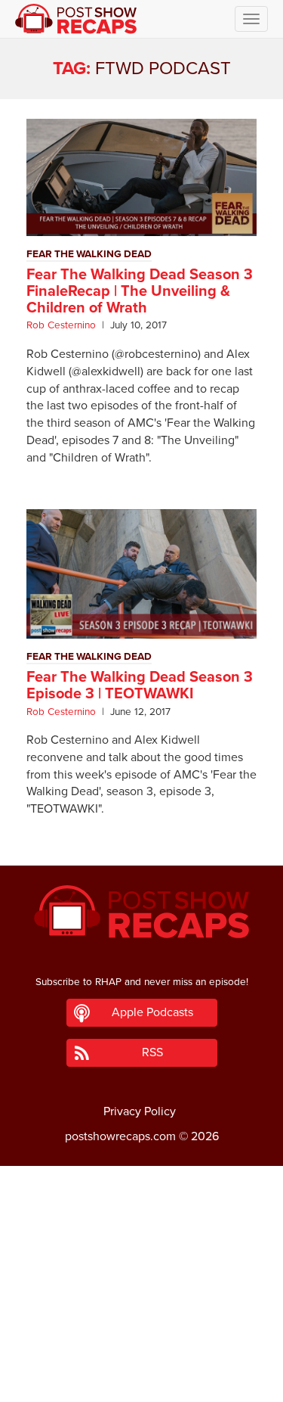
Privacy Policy (139, 1111)
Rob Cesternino (61, 325)
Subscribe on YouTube (141, 1347)
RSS (152, 1052)
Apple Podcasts (152, 1012)
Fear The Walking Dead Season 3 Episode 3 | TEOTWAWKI (139, 685)
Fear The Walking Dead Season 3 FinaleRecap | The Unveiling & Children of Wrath (139, 291)
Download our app (142, 1381)
